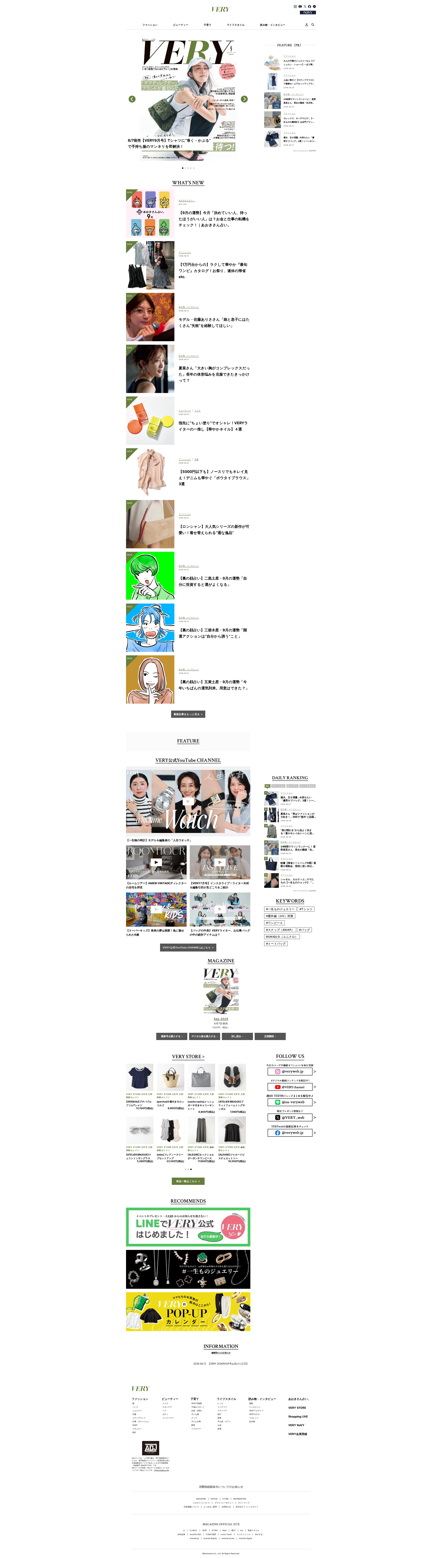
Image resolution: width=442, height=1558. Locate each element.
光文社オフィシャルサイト (247, 1518)
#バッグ (304, 929)
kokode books (228, 1549)
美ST (233, 1541)
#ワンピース (274, 923)
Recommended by (300, 151)
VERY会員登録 (297, 1445)
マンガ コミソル (243, 1545)
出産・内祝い (197, 1421)
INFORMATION (239, 1510)
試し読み (236, 1036)
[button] (182, 168)
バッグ (135, 1418)
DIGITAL (214, 1510)
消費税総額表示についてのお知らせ (221, 1497)
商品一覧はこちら (186, 1192)
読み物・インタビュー (272, 25)
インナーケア (168, 1429)
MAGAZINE (201, 1510)
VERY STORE (186, 1057)
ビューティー (180, 25)
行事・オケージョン (141, 1432)
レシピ (220, 1414)
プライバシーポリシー (223, 1514)
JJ (184, 1541)
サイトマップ (243, 1514)
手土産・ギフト (224, 1432)
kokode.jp (194, 1549)
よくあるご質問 (210, 1518)
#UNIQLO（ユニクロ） (282, 936)
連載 (251, 1414)
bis (241, 1541)
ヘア (164, 1421)
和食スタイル (253, 1541)
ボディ (165, 1425)
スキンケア (167, 1418)
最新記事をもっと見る (187, 714)
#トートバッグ (276, 943)
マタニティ (137, 1439)
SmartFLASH (195, 1545)
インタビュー (255, 1418)
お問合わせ (226, 1518)
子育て (207, 25)
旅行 (219, 1425)
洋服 (134, 1425)
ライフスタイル (236, 25)
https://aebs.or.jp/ (161, 1481)
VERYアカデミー (256, 1421)
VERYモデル (254, 1425)
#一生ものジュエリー (280, 909)
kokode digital (245, 1549)
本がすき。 (260, 1545)
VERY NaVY (296, 1436)
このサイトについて (201, 1514)
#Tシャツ (306, 909)
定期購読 (269, 1036)
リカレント (254, 1429)
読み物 (252, 1432)
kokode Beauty (210, 1549)
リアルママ (196, 1439)
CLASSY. (194, 1541)
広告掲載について (191, 1518)
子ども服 (195, 1425)
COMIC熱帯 (211, 1545)
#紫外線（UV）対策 (279, 916)
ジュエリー (137, 1421)
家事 (219, 1429)
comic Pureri (226, 1545)
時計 (134, 1443)
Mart (225, 1541)
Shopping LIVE (298, 1427)
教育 (193, 1436)
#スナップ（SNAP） (280, 929)
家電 (219, 1439)
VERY (204, 1541)
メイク (165, 1414)
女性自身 (181, 1545)
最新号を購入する (170, 1036)
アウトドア (222, 1421)
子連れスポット (198, 1418)
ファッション (150, 25)
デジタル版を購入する (203, 1036)
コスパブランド (139, 1429)
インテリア (222, 1418)
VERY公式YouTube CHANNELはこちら (187, 947)
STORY (215, 1541)
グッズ (194, 1429)
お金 (219, 1436)
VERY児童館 (196, 1414)
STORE (225, 1510)
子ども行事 (196, 1432)
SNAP (134, 1436)
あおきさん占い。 (299, 1409)
